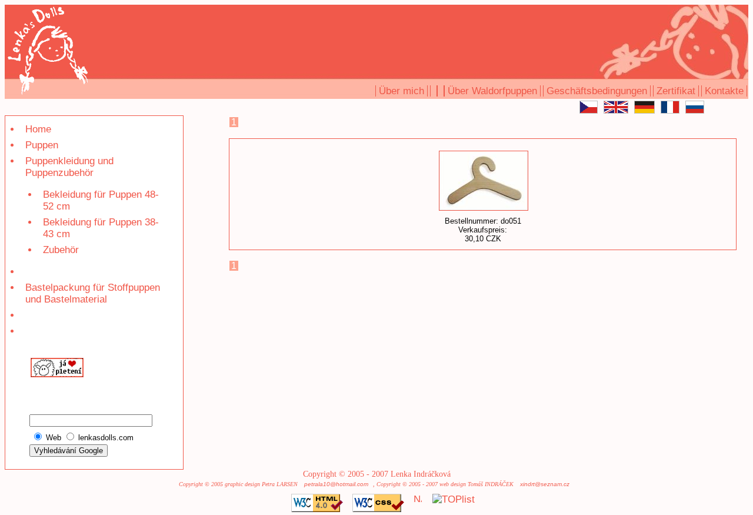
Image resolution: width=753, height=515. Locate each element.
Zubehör (61, 249)
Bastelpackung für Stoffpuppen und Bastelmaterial (92, 293)
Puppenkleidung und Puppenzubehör (69, 166)
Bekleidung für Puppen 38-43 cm (101, 228)
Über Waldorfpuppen (492, 91)
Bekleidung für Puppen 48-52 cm (101, 200)
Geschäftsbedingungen (597, 91)
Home (38, 129)
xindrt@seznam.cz (544, 484)
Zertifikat (676, 91)
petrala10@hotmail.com (336, 484)
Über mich (401, 91)
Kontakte (724, 91)
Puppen (41, 145)
